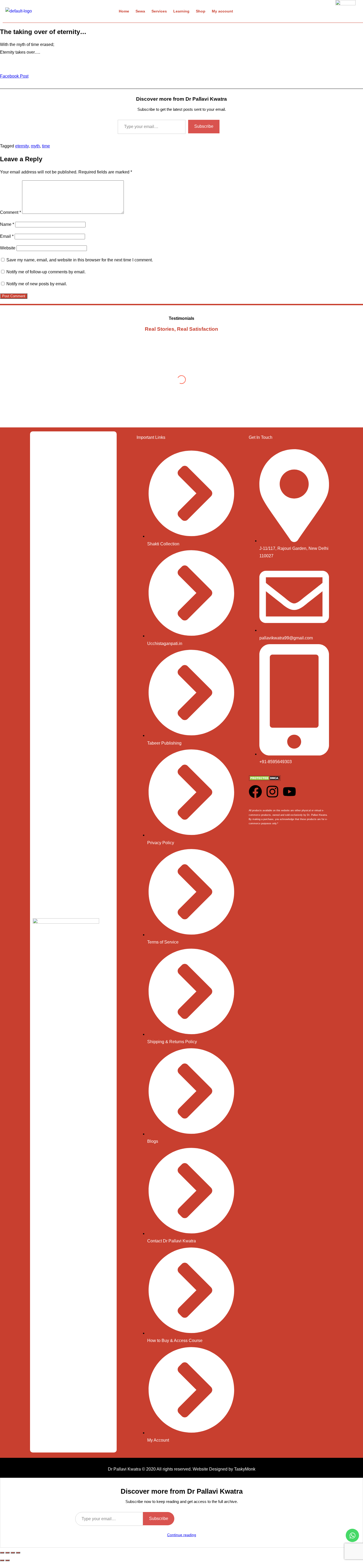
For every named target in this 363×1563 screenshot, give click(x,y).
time (46, 146)
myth (35, 146)
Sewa (140, 11)
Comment (10, 212)
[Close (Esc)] (18, 1552)
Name (7, 224)
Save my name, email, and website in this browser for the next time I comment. (79, 260)
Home (124, 11)
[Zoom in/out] (2, 1552)
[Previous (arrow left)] (2, 1560)
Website (7, 248)
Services (159, 11)
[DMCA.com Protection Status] (265, 779)
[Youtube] (289, 791)
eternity (22, 146)
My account (222, 11)
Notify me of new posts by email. (36, 284)
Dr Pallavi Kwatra (124, 1469)
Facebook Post (14, 76)
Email (7, 236)
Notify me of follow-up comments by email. (46, 272)
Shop (200, 11)
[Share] (13, 1552)
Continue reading (181, 1535)
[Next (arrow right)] (7, 1560)
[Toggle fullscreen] (7, 1552)
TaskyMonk (244, 1469)
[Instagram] (272, 791)
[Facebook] (255, 791)
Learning (181, 11)
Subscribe (203, 126)
